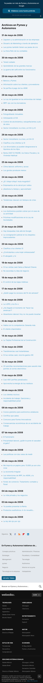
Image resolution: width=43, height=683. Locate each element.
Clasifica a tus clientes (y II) (14, 143)
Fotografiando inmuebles (13, 114)
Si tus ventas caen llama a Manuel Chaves (19, 267)
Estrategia (5, 555)
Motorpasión (26, 632)
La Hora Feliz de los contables (15, 51)
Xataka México (7, 662)
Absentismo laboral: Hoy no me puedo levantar (22, 314)
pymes (4, 563)
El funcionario (8, 437)
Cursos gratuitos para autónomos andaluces (20, 412)
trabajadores (26, 571)
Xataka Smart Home (8, 614)
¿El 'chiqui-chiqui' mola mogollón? (16, 181)
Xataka (4, 606)
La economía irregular (12, 472)
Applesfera (5, 611)
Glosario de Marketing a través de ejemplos (20, 43)
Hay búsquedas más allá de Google (17, 231)
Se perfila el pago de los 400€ (15, 88)
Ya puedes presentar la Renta (15, 506)
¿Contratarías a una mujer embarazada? (19, 252)
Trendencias (6, 646)
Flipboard (23, 534)
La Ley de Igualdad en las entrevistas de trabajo (22, 99)
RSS (19, 534)
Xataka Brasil (6, 665)
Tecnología (26, 559)
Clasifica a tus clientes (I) (13, 248)
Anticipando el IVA (10, 118)
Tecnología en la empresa (11, 571)
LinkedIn (28, 534)
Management (6, 559)
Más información (32, 681)
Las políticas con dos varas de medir (17, 454)
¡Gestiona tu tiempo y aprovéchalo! (17, 189)
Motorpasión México (28, 671)
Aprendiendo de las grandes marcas (17, 66)
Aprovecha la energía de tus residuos (18, 383)
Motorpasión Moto (28, 635)
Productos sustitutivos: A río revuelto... (18, 510)
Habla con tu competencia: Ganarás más (19, 325)
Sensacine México (28, 665)
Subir (35, 595)
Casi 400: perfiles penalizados (15, 380)
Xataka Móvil (6, 609)
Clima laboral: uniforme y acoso (15, 167)
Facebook (15, 534)
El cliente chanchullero (12, 329)
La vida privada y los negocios (15, 495)
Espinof (24, 622)
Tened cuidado (9, 62)
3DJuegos (25, 606)
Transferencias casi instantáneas (16, 351)
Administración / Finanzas (31, 551)
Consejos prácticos (8, 551)
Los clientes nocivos (11, 394)
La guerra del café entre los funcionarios (19, 70)
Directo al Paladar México (10, 671)
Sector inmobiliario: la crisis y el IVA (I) (18, 139)
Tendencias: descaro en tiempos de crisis (19, 200)
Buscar (40, 586)
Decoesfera (6, 649)
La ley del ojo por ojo (11, 521)
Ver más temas (9, 578)
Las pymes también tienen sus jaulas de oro (20, 47)
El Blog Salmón (27, 646)
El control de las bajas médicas (15, 282)
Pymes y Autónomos (28, 649)
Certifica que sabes (11, 416)
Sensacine (25, 619)
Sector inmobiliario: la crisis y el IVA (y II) (19, 128)
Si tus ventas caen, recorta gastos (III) (18, 355)
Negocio (5, 567)
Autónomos (26, 563)
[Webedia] (8, 596)
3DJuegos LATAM (28, 662)
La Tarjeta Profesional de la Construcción (19, 340)
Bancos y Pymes (9, 81)
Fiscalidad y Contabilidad (30, 555)
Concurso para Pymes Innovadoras (17, 419)
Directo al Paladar (8, 632)
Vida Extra (25, 609)
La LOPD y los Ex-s (11, 304)
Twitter (10, 534)
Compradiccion (7, 652)
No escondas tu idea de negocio (16, 271)
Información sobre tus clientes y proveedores (21, 84)
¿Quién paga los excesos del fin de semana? (20, 293)
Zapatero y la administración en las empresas (21, 40)
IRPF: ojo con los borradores (14, 103)
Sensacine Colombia (28, 668)
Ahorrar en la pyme (28, 567)
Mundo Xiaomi (6, 617)
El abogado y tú (9, 256)
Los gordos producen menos (14, 170)
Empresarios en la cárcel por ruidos (17, 185)
